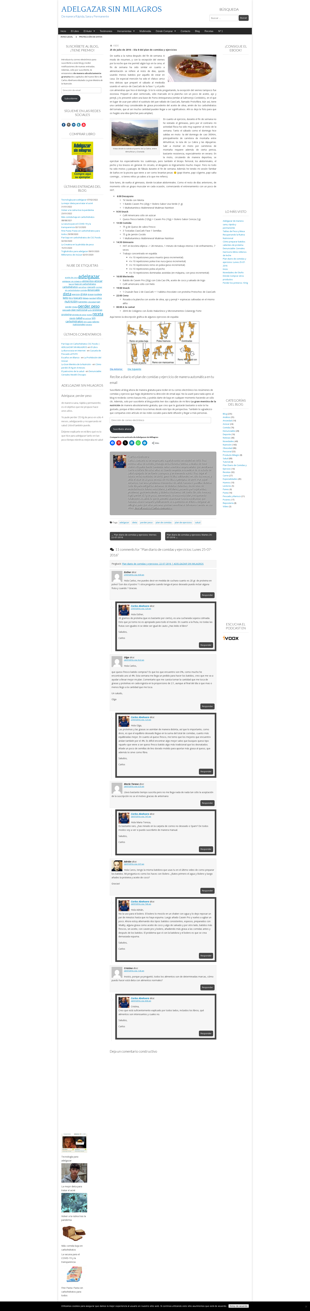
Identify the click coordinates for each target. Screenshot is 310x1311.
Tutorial (226, 461)
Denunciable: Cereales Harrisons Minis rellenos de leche (235, 252)
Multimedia (145, 31)
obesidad (92, 302)
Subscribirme (70, 98)
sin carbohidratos (80, 319)
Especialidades (230, 479)
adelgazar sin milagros (72, 281)
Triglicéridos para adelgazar (74, 251)
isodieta (98, 294)
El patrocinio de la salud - (73, 371)
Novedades (228, 441)
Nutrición (227, 444)
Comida (226, 427)
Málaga (86, 298)
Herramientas (124, 31)
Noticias (226, 437)
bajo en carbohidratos (85, 284)
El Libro (75, 31)
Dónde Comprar (164, 31)
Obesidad (227, 448)
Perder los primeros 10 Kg (235, 283)
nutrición (71, 301)
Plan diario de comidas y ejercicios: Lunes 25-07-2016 (234, 262)
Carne (226, 475)
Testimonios (106, 31)
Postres (226, 499)
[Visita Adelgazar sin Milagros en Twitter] (78, 124)
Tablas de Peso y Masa (234, 231)
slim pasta (87, 322)
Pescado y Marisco (232, 496)
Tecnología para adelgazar (74, 199)
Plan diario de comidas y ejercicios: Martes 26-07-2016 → (189, 536)
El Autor (88, 31)
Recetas (209, 31)
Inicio (63, 31)
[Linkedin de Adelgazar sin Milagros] (73, 124)
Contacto (185, 31)
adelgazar (124, 522)
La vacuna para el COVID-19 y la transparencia (70, 1258)
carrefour (82, 287)
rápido (72, 318)
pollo (90, 310)
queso (89, 315)
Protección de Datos (90, 37)
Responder (207, 595)
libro (71, 298)
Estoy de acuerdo (239, 1306)
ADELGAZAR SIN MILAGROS (111, 9)
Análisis (226, 417)
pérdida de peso (79, 314)
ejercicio (76, 294)
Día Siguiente (134, 369)
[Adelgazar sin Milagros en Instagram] (68, 124)
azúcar (98, 281)
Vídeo (225, 506)
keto (65, 298)
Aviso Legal (67, 37)
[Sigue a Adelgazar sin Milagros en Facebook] (63, 124)
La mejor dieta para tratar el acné (77, 203)
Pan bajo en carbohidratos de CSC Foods (81, 237)
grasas (91, 294)
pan (98, 301)
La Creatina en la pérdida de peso (77, 244)
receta (98, 313)
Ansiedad (227, 420)
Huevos (226, 482)
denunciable (93, 290)
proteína (66, 314)
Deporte (227, 434)
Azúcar (226, 424)
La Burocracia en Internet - (74, 350)
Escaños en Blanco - (71, 357)
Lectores (227, 486)
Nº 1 (220, 31)
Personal (227, 451)
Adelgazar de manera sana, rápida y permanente (233, 224)
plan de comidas (164, 522)
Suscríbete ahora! (122, 429)
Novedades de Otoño (233, 272)
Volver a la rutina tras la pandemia (77, 210)
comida (83, 290)
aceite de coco (71, 277)
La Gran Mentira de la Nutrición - (76, 364)
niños (99, 298)
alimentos (88, 281)
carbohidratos (70, 286)
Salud (225, 458)
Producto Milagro (231, 455)
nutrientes (83, 301)
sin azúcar (87, 318)
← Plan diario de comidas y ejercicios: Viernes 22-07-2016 (133, 536)
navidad (92, 298)
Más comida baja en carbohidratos (77, 217)
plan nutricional (79, 309)
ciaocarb (91, 287)
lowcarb (78, 297)
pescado (66, 310)
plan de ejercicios (183, 522)
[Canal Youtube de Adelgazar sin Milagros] (83, 124)
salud (197, 522)
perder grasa (71, 306)
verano (89, 324)
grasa (83, 294)
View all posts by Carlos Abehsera (153, 507)
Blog (197, 31)
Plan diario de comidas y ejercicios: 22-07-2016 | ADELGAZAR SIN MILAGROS (163, 563)
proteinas (97, 309)
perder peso (146, 522)
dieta (134, 522)
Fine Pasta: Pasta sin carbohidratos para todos (72, 1291)
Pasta (225, 492)
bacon (71, 284)
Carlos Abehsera (140, 605)
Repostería (228, 503)
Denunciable (229, 431)
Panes (226, 489)
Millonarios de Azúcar (71, 254)
